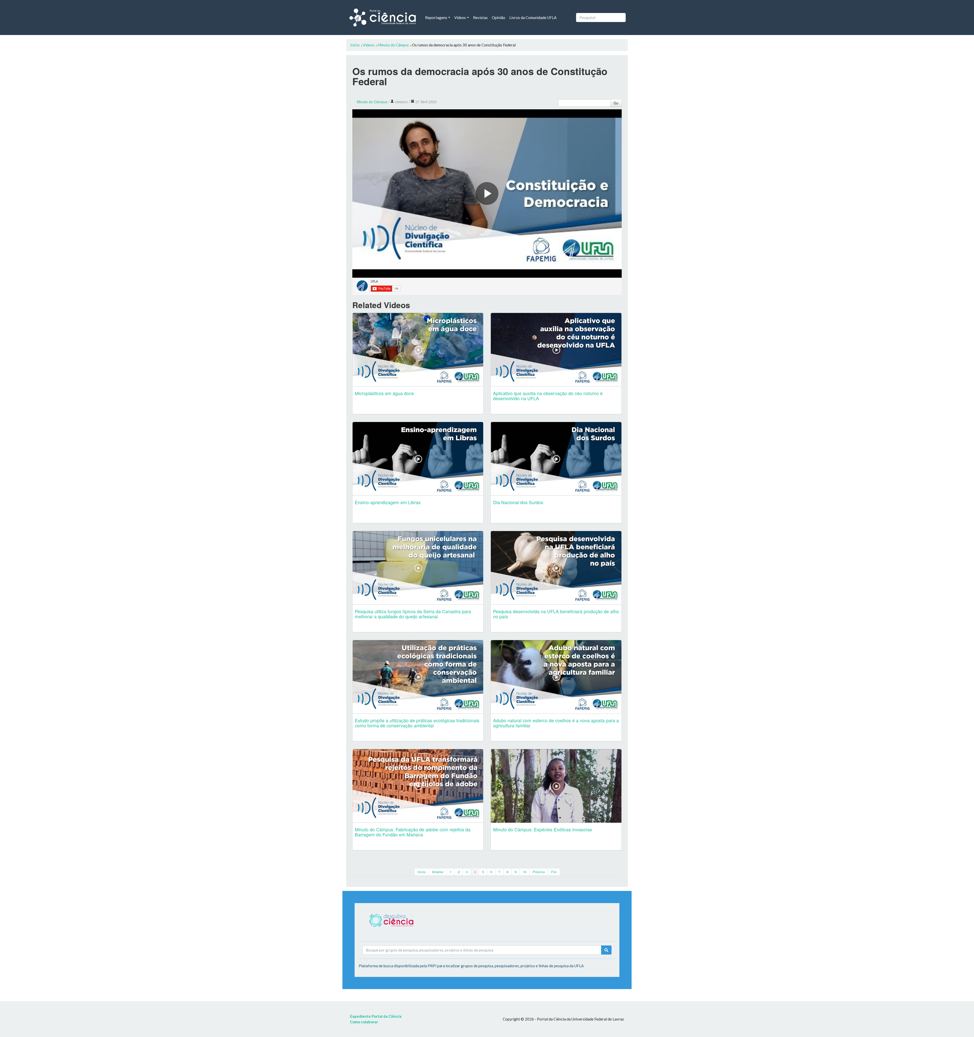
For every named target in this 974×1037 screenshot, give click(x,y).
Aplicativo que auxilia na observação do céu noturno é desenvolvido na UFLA (548, 395)
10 (524, 871)
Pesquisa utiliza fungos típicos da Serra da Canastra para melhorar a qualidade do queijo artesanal (413, 614)
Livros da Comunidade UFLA (532, 17)
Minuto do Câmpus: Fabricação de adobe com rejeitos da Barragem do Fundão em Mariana (413, 832)
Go (616, 103)
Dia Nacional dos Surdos (518, 502)
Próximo (539, 871)
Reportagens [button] (436, 17)
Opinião (498, 17)
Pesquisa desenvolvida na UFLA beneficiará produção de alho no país (556, 614)
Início (422, 871)
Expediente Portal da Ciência (376, 1016)
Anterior (437, 871)
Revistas (480, 17)
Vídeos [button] (460, 17)
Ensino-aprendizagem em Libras (388, 502)
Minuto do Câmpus (372, 101)
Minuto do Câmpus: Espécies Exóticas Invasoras (542, 829)
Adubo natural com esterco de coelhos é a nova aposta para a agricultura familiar (556, 723)
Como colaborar (364, 1022)
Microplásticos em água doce (384, 393)
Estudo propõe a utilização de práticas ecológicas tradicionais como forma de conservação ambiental (417, 723)
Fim (554, 871)
